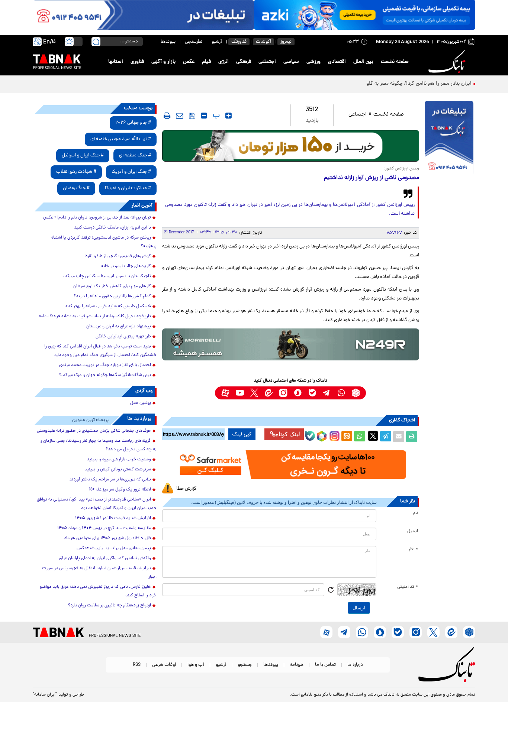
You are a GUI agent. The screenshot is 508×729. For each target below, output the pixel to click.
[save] (192, 115)
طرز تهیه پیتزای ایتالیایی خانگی (123, 336)
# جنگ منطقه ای (135, 155)
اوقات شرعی (164, 664)
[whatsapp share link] (359, 436)
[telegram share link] (385, 436)
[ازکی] (364, 15)
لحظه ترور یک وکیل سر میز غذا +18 (120, 489)
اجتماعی (267, 62)
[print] (167, 115)
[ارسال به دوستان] (398, 436)
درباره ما (355, 664)
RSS (137, 664)
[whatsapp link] (341, 393)
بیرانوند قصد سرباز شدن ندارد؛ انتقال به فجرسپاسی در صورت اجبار (99, 572)
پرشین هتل (140, 403)
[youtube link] (239, 393)
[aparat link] (225, 393)
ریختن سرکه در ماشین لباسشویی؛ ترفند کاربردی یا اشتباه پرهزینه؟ (104, 242)
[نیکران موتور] (290, 344)
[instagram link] (283, 393)
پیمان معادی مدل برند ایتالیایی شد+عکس (114, 548)
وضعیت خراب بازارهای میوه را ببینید (119, 459)
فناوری (137, 62)
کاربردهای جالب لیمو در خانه (126, 266)
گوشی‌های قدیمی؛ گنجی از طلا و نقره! (117, 256)
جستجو (245, 664)
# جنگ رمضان (76, 188)
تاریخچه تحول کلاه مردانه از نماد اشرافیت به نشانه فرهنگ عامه (95, 316)
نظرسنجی (193, 41)
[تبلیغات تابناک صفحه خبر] (449, 138)
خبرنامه (296, 664)
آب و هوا (195, 664)
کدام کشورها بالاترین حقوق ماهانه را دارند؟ (112, 296)
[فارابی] (290, 146)
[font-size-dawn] (204, 115)
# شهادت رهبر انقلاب (76, 171)
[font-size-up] (229, 115)
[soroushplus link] (297, 393)
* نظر (413, 549)
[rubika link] (355, 393)
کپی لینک (241, 434)
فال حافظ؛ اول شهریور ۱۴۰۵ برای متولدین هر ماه (107, 538)
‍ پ (215, 116)
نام (415, 513)
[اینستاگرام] (333, 435)
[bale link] (312, 393)
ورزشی (313, 62)
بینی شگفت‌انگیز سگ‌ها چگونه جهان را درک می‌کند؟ (105, 375)
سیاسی (291, 62)
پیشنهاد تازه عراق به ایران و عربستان (118, 326)
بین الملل (363, 62)
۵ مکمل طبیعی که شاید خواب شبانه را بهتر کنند (108, 306)
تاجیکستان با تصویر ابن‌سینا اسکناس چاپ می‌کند (107, 276)
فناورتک (239, 41)
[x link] (254, 393)
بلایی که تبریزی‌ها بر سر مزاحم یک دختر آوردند (110, 479)
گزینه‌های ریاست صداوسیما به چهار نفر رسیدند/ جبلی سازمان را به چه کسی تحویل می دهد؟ (98, 445)
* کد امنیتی (407, 587)
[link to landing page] (448, 62)
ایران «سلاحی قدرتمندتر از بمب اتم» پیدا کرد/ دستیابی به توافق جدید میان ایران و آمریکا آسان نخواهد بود (97, 504)
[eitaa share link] (346, 436)
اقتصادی (337, 62)
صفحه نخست (395, 62)
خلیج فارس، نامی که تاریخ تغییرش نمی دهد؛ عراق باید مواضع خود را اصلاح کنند (98, 591)
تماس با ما (325, 664)
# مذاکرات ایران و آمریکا (128, 188)
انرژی (223, 62)
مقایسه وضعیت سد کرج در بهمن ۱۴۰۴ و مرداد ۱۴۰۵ (104, 528)
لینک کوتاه (288, 434)
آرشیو (217, 41)
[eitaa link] (268, 393)
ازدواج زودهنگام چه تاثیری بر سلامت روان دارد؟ (109, 605)
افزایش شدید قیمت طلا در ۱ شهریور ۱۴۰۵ (113, 518)
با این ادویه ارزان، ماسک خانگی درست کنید (112, 227)
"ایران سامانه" (45, 694)
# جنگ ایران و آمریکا (131, 171)
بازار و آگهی (163, 62)
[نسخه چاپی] (411, 436)
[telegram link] (326, 393)
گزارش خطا (186, 488)
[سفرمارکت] (290, 464)
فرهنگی (243, 62)
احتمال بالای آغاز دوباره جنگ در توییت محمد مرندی (105, 365)
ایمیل (412, 531)
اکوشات (263, 41)
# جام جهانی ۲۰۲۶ (133, 122)
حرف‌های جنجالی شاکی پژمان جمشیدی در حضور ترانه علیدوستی (94, 431)
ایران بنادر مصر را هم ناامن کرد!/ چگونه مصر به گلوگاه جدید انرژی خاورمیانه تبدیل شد (382, 84)
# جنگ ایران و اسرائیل (83, 155)
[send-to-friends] (179, 115)
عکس (188, 62)
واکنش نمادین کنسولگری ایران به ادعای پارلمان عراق (105, 558)
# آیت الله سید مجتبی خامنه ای (120, 139)
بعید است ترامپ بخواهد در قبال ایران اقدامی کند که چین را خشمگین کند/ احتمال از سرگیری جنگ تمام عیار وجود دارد (100, 351)
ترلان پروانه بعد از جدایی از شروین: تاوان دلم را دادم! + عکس (97, 217)
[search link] (95, 41)
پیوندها (168, 41)
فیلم (206, 62)
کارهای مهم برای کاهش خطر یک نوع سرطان (112, 286)
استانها (115, 62)
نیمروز (286, 41)
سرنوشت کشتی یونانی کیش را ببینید (117, 469)
